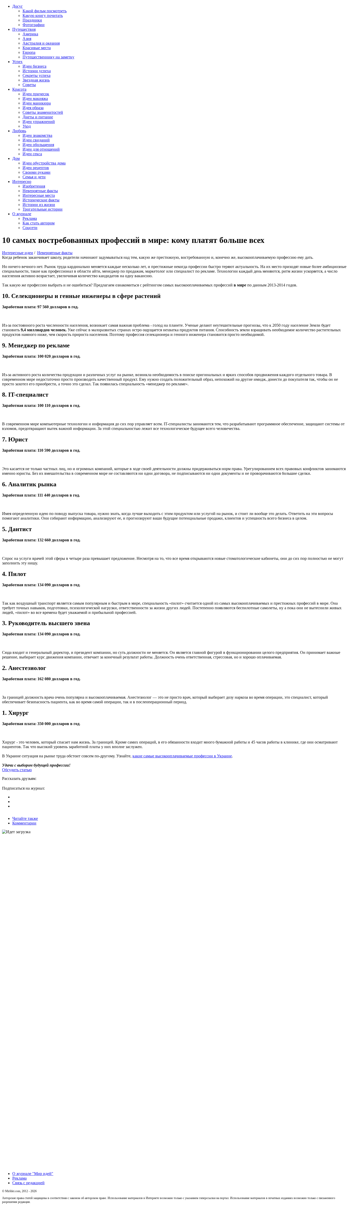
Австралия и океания (41, 43)
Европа (29, 52)
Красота (19, 89)
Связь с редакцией (28, 1183)
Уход (27, 126)
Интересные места (39, 195)
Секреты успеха (36, 75)
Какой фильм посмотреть (45, 11)
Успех (17, 61)
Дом (16, 158)
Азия (27, 38)
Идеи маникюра (37, 103)
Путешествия (24, 29)
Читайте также (25, 818)
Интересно (21, 181)
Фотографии (34, 25)
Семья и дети (34, 177)
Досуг (17, 6)
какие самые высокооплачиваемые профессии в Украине (182, 756)
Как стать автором (39, 223)
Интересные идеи (17, 253)
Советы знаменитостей (43, 112)
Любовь (19, 131)
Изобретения (34, 186)
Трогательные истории (43, 209)
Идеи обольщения (38, 144)
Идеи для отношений (41, 149)
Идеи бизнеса (34, 66)
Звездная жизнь (36, 80)
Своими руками (36, 172)
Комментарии (24, 823)
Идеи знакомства (37, 135)
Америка (30, 34)
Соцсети (30, 227)
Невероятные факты (40, 191)
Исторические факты (41, 200)
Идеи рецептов (36, 168)
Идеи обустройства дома (44, 163)
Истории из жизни (39, 204)
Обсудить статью (17, 770)
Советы (29, 84)
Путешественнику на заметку (48, 57)
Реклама (30, 218)
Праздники (32, 20)
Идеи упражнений (39, 121)
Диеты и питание (38, 117)
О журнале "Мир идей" (32, 1173)
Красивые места (37, 48)
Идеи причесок (36, 94)
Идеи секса (32, 154)
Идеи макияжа (35, 98)
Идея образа (33, 108)
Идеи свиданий (36, 140)
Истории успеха (37, 71)
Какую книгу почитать (43, 15)
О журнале (21, 214)
